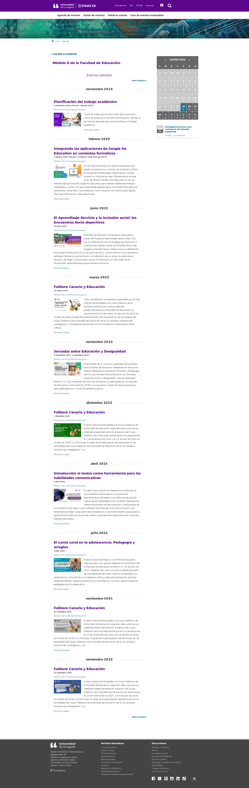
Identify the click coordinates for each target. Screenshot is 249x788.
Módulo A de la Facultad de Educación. (70, 110)
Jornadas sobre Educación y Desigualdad (90, 351)
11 (165, 89)
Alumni (155, 750)
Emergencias (59, 771)
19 (171, 98)
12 (171, 89)
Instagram (166, 777)
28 (165, 72)
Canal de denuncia (160, 771)
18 (165, 98)
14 (183, 89)
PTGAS (139, 5)
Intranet (150, 5)
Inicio (52, 40)
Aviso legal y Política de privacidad (166, 762)
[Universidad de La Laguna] (87, 6)
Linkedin (179, 777)
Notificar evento (117, 15)
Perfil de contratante (160, 747)
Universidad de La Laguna (63, 745)
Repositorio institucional (111, 768)
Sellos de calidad (159, 759)
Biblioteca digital (108, 759)
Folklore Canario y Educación (79, 287)
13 (177, 89)
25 (165, 106)
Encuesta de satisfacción (162, 756)
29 (171, 72)
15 (189, 89)
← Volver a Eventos (64, 54)
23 (195, 98)
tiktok (185, 777)
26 (171, 106)
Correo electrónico (109, 747)
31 (183, 72)
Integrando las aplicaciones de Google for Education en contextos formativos (90, 151)
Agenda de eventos (68, 15)
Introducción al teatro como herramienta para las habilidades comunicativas (97, 475)
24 (159, 106)
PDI (131, 5)
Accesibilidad (157, 765)
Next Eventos (139, 80)
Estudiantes (120, 5)
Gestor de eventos (94, 15)
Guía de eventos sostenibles (147, 15)
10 (159, 89)
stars (70, 779)
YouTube (172, 777)
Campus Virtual (107, 750)
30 (177, 72)
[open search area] (169, 6)
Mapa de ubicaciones (110, 771)
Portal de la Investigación (111, 762)
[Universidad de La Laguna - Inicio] (64, 6)
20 (177, 98)
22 (189, 98)
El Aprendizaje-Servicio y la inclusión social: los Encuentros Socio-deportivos (95, 220)
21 (183, 98)
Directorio (105, 765)
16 (195, 89)
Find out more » (92, 130)
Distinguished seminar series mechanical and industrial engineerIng (178, 129)
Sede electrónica (108, 756)
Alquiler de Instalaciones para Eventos (117, 774)
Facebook (154, 777)
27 (159, 72)
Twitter (160, 777)
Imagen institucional (160, 768)
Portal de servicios (108, 753)
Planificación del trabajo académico (85, 102)
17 (159, 98)
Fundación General (160, 753)
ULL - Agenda (62, 41)
